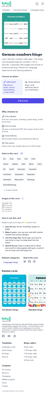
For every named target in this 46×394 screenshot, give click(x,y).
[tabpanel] (23, 122)
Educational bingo (20, 10)
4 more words (11, 190)
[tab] (12, 87)
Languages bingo (37, 10)
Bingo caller (28, 347)
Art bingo (5, 354)
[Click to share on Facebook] (29, 261)
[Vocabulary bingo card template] (14, 290)
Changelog (6, 376)
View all (5, 357)
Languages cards (8, 347)
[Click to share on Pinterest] (34, 261)
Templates (6, 10)
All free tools (29, 360)
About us (5, 373)
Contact (5, 386)
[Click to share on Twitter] (24, 261)
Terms (4, 383)
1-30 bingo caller (30, 350)
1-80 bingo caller (30, 354)
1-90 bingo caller (30, 357)
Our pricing (6, 370)
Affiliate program (8, 379)
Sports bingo (7, 350)
